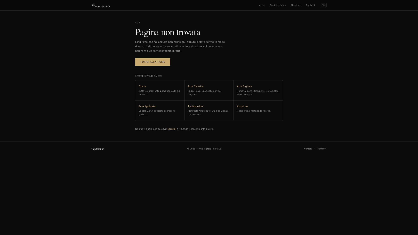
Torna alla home (152, 62)
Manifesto (322, 149)
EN (323, 5)
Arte (262, 5)
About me (296, 5)
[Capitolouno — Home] (101, 5)
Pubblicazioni (278, 5)
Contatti (310, 5)
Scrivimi (172, 128)
